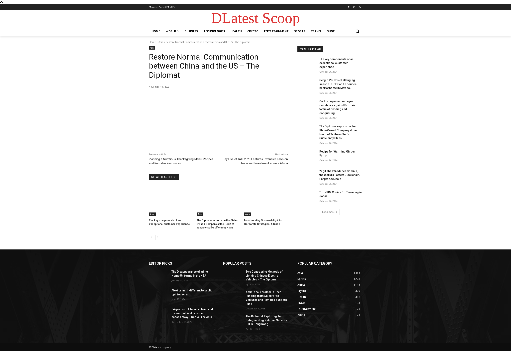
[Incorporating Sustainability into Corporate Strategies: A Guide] (266, 200)
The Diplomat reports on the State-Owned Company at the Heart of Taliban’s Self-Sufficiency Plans (217, 224)
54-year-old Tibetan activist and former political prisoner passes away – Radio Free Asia (192, 313)
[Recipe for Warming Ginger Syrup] (307, 156)
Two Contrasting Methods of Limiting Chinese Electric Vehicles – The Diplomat (264, 275)
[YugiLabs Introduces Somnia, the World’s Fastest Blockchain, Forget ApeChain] (307, 176)
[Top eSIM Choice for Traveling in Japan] (307, 197)
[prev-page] (151, 237)
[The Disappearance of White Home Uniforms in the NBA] (158, 276)
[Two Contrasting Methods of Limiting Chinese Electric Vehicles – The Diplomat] (233, 276)
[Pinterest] (196, 97)
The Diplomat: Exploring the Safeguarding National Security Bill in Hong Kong (266, 320)
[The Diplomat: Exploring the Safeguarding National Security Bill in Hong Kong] (233, 321)
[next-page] (157, 237)
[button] (357, 31)
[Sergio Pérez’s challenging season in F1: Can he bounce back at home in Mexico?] (307, 85)
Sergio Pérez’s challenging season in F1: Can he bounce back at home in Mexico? (338, 84)
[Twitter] (360, 7)
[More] (214, 97)
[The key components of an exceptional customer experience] (171, 200)
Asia (160, 42)
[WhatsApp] (205, 97)
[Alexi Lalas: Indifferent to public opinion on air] (158, 295)
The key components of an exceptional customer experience (336, 63)
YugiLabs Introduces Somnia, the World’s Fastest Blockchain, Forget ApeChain (339, 175)
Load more (328, 212)
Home (152, 42)
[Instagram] (354, 7)
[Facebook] (349, 7)
